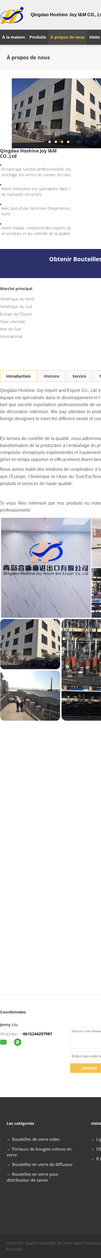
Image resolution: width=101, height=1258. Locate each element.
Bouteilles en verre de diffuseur (42, 1164)
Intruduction (18, 376)
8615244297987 (37, 1033)
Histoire (51, 376)
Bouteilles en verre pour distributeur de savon (33, 1177)
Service (79, 376)
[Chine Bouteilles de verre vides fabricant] (12, 15)
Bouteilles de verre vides (35, 1139)
